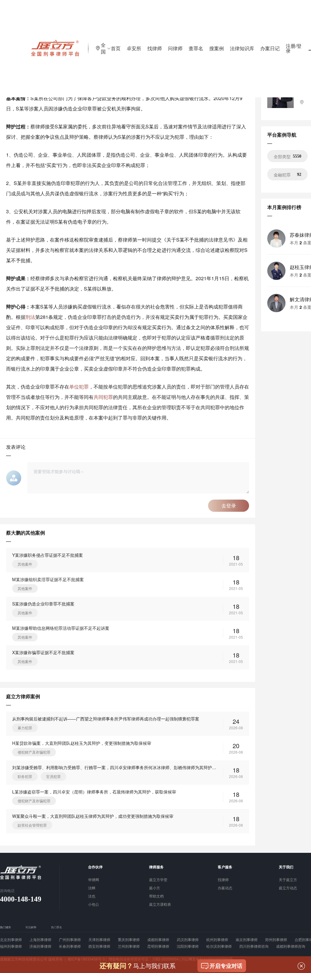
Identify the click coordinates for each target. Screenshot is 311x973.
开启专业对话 (226, 966)
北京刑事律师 (11, 939)
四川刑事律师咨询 (253, 946)
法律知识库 (242, 48)
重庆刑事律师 (129, 939)
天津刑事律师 (99, 939)
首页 (116, 48)
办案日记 (270, 48)
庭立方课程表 (160, 904)
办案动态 (225, 888)
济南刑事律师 (40, 946)
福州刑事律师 (11, 946)
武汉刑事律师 (188, 939)
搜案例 (216, 48)
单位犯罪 (79, 386)
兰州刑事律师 (129, 946)
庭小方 (154, 888)
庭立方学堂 (158, 880)
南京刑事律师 (247, 939)
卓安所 (134, 48)
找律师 (154, 48)
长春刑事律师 (70, 946)
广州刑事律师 (70, 939)
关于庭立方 (288, 880)
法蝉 (91, 888)
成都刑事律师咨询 (290, 946)
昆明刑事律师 (158, 946)
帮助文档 (156, 896)
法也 (91, 896)
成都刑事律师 (158, 939)
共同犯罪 (103, 396)
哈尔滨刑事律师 (219, 946)
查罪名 (196, 48)
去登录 (228, 505)
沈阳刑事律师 (188, 946)
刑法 (30, 316)
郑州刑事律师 (276, 939)
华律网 (93, 880)
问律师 (175, 48)
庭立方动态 (288, 888)
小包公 (93, 904)
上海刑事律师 (40, 939)
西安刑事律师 (99, 946)
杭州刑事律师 (217, 939)
